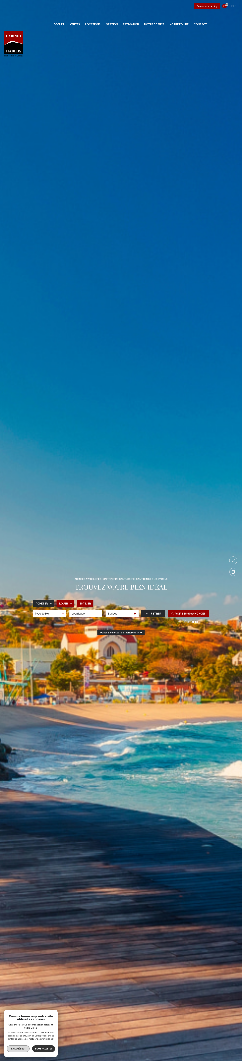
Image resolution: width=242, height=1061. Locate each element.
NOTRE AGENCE (154, 24)
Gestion (112, 24)
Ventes (75, 24)
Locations (93, 24)
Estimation (131, 24)
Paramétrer (18, 1048)
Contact (200, 24)
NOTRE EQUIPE (179, 24)
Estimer (85, 603)
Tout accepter (43, 1048)
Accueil (59, 24)
